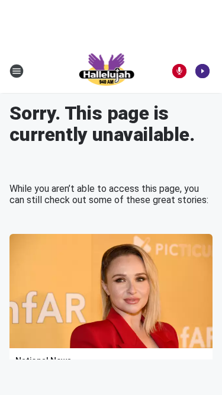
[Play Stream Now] (202, 71)
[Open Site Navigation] (16, 71)
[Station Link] (107, 71)
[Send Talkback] (179, 71)
